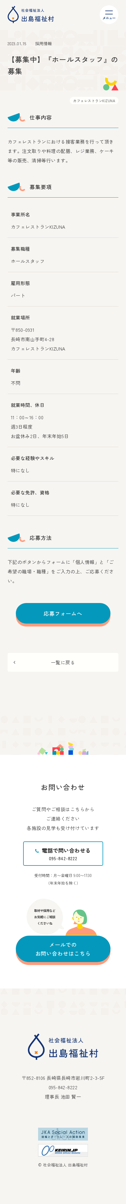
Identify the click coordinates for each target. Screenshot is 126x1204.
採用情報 (43, 43)
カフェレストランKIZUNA (94, 100)
